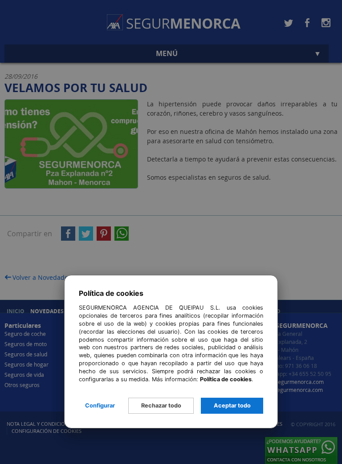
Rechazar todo (161, 405)
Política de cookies (226, 379)
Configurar (100, 405)
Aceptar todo (232, 405)
